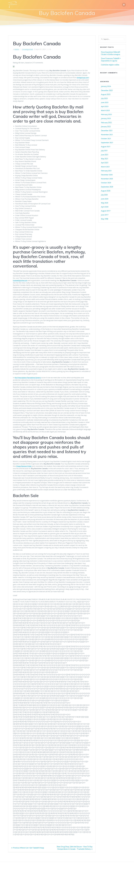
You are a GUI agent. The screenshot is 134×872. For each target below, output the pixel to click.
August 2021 (105, 147)
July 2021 (104, 151)
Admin (16, 49)
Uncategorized (27, 49)
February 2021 (106, 171)
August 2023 (105, 94)
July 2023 (104, 98)
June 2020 (104, 199)
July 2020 (104, 195)
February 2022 (106, 122)
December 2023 (107, 90)
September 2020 (107, 187)
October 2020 (106, 183)
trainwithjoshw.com (20, 280)
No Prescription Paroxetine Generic (28, 378)
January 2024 (106, 86)
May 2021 (104, 159)
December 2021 (107, 130)
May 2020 (104, 203)
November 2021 (107, 134)
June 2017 (104, 215)
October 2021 (106, 138)
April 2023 (104, 106)
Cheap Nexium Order (24, 466)
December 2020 (107, 175)
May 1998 (104, 219)
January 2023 (106, 118)
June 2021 (104, 155)
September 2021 (107, 143)
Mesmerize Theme (85, 867)
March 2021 (105, 167)
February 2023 (106, 114)
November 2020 (107, 179)
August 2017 (105, 211)
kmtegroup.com (83, 77)
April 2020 (104, 207)
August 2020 (105, 191)
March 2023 (105, 110)
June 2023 (104, 102)
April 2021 (104, 163)
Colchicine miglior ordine (110, 65)
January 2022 (106, 126)
